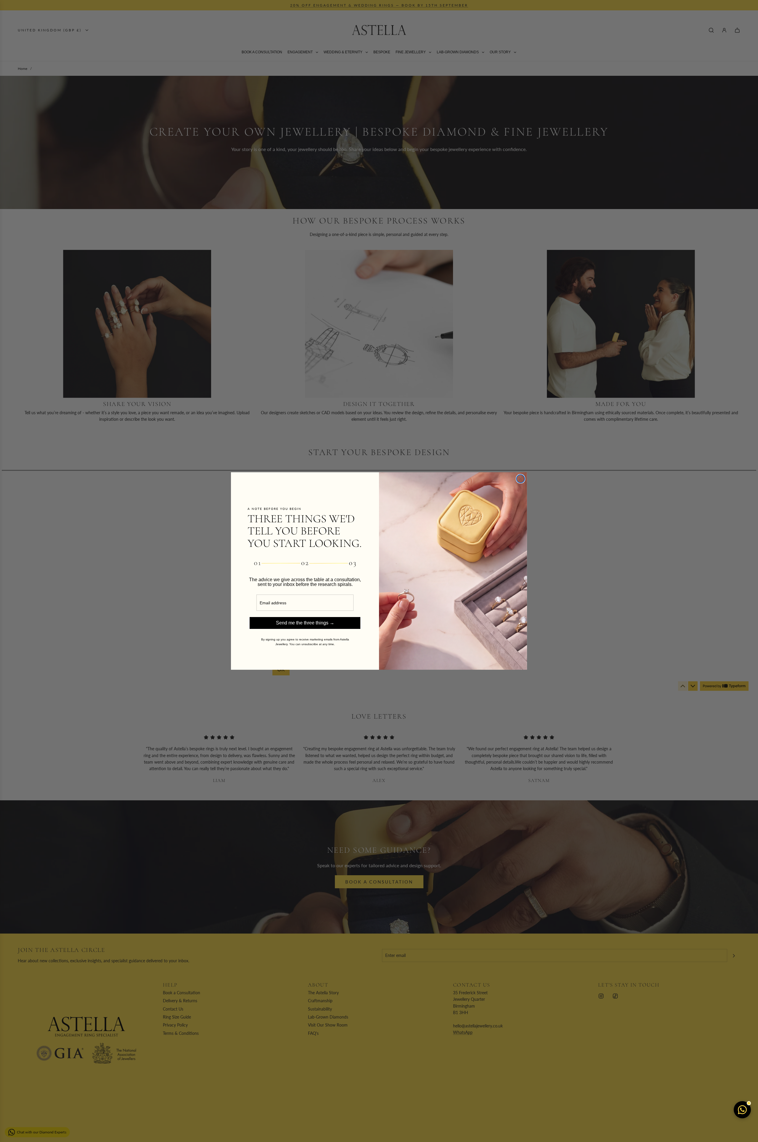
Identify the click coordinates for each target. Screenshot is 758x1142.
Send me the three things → (305, 622)
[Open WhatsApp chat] (742, 1109)
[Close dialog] (520, 479)
